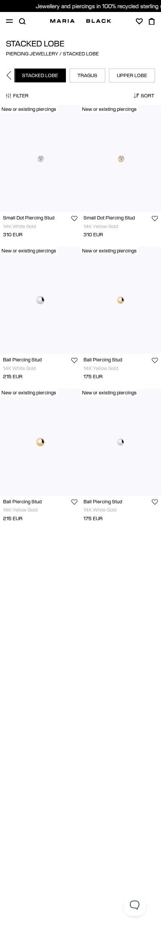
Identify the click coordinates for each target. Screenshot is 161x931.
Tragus (87, 75)
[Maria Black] (80, 21)
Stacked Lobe (40, 75)
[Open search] (22, 21)
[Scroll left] (11, 75)
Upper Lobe (132, 75)
